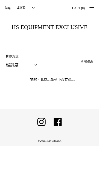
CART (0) (78, 8)
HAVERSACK (54, 141)
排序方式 (12, 56)
